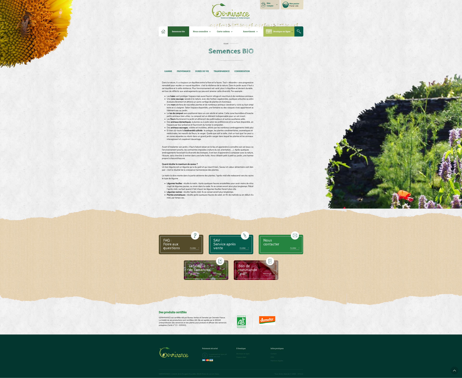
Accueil (226, 43)
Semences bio (178, 31)
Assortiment (249, 31)
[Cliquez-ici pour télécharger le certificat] (267, 320)
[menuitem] (292, 4)
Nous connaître (200, 31)
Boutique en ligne (281, 31)
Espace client (241, 357)
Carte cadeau (223, 31)
